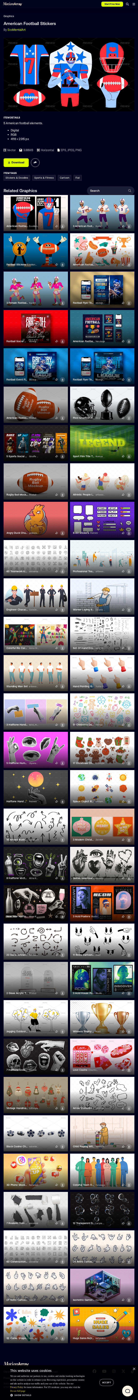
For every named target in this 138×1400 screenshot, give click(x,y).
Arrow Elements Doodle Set (89, 1108)
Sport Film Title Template (87, 456)
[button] (48, 1395)
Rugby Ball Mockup (17, 494)
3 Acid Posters (81, 916)
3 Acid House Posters (85, 993)
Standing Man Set (17, 686)
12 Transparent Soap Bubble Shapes (94, 1223)
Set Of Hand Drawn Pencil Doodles (93, 648)
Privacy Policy (16, 1387)
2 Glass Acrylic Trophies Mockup (25, 993)
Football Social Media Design (23, 341)
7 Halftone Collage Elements (23, 1069)
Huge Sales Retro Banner (88, 1338)
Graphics (9, 16)
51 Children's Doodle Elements (91, 724)
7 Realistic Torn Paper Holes (23, 1223)
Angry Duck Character (19, 532)
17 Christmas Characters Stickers (92, 763)
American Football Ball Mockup (24, 417)
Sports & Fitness (44, 177)
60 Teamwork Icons (17, 571)
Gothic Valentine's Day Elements (92, 878)
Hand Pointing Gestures (87, 686)
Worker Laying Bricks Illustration (92, 609)
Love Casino (80, 1069)
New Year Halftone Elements (23, 916)
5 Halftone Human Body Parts (24, 763)
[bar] (133, 4)
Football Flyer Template (86, 302)
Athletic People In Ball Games (90, 494)
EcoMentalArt (17, 29)
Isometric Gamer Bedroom (88, 1299)
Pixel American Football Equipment (93, 417)
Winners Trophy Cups (85, 1031)
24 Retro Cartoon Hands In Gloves (93, 1261)
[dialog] (69, 1382)
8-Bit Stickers (81, 532)
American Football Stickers (88, 264)
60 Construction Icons (19, 1261)
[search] (127, 4)
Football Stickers (16, 264)
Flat (77, 177)
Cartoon (64, 177)
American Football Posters (21, 226)
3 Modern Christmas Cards (89, 839)
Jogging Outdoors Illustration (23, 1031)
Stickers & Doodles (17, 177)
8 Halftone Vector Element (22, 878)
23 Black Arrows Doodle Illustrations (27, 954)
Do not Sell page (17, 1391)
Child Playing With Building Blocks (93, 1146)
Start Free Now (112, 4)
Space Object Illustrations (88, 801)
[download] (62, 226)
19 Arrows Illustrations (19, 839)
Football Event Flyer (17, 379)
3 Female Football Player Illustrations (27, 302)
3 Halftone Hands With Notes (23, 724)
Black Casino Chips (17, 1146)
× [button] (134, 1369)
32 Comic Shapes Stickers (22, 1338)
